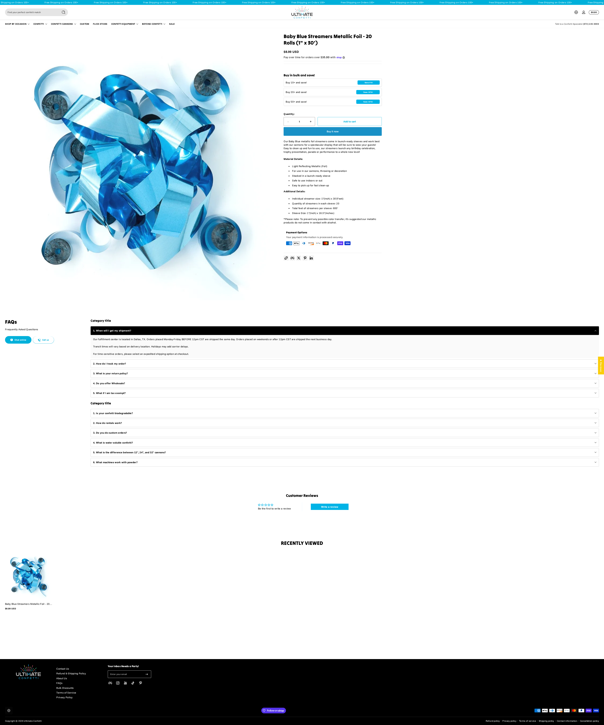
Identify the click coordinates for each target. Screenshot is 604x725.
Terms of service (527, 720)
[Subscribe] (146, 674)
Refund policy (493, 720)
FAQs (59, 683)
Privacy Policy (64, 697)
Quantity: (289, 113)
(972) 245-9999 (591, 23)
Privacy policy (509, 720)
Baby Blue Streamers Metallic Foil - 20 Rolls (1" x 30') (27, 603)
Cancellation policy (589, 720)
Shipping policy (546, 720)
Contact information (567, 720)
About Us (61, 678)
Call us (45, 340)
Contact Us (62, 668)
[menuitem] (78, 668)
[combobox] (31, 12)
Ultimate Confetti (33, 720)
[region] (138, 166)
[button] (576, 12)
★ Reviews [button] (601, 365)
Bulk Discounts (65, 687)
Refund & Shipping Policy (71, 673)
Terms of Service (66, 692)
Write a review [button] (329, 506)
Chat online (20, 340)
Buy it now (333, 131)
